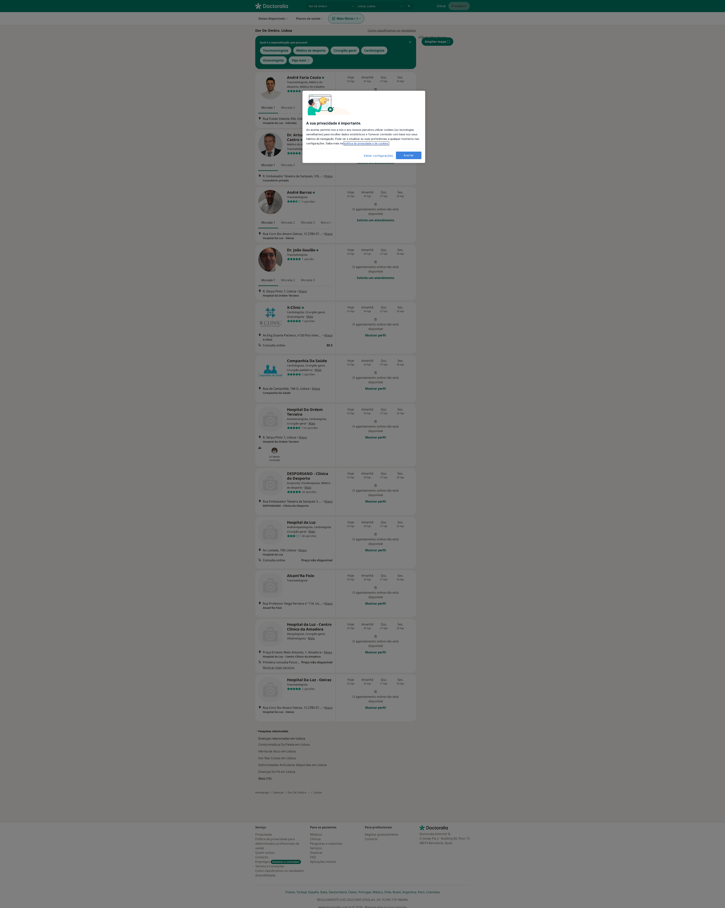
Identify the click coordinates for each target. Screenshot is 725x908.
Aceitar (409, 155)
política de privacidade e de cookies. (366, 143)
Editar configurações (378, 155)
